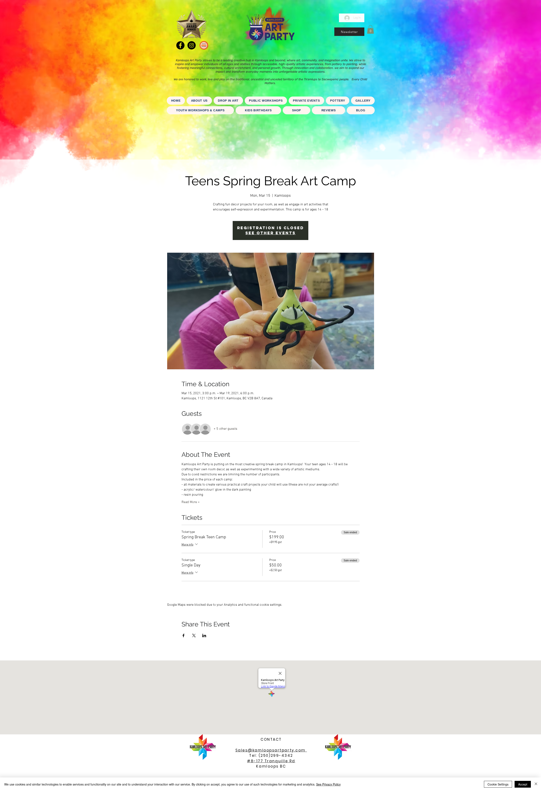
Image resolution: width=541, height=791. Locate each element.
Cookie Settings (498, 784)
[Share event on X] (194, 635)
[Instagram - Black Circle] (191, 45)
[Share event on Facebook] (184, 635)
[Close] (535, 784)
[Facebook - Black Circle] (180, 45)
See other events (270, 232)
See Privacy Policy (328, 784)
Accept (522, 784)
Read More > (191, 502)
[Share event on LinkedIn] (204, 635)
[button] (349, 31)
